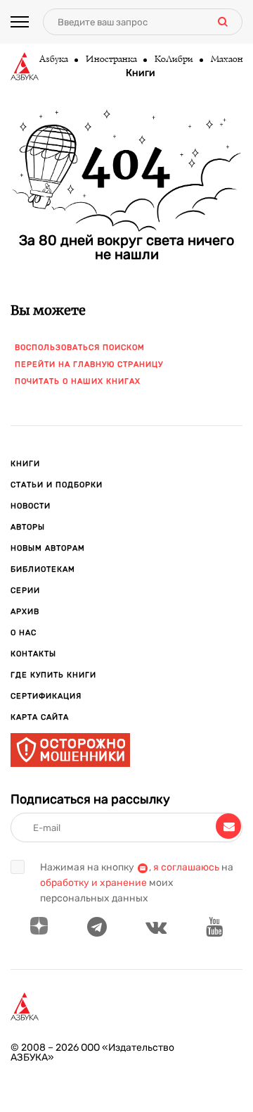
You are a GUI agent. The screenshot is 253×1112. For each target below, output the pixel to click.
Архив (25, 611)
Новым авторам (48, 548)
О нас (24, 632)
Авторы (28, 527)
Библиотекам (43, 569)
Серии (25, 590)
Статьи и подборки (57, 484)
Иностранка (110, 60)
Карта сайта (40, 717)
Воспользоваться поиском (80, 347)
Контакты (33, 653)
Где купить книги (53, 675)
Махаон (226, 60)
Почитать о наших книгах (78, 381)
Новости (31, 506)
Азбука (53, 60)
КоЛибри (173, 60)
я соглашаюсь (186, 867)
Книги (140, 73)
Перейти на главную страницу (89, 364)
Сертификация (46, 696)
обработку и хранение (93, 883)
